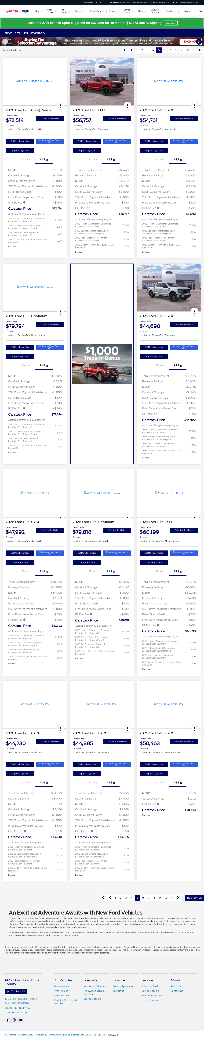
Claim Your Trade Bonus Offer (50, 141)
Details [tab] (26, 159)
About (175, 980)
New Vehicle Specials (95, 986)
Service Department (153, 995)
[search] (201, 11)
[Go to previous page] (132, 50)
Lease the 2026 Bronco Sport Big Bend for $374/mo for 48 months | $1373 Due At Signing (94, 23)
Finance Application (123, 986)
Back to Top (194, 897)
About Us (176, 986)
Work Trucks (61, 991)
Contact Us (17, 991)
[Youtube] (21, 1020)
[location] (174, 2)
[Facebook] (7, 1020)
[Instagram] (14, 1020)
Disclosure (171, 23)
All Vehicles (63, 980)
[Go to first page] (125, 50)
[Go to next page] (194, 50)
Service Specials (92, 999)
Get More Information (20, 141)
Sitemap (66, 1035)
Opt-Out (102, 1035)
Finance (119, 980)
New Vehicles (61, 986)
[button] (61, 106)
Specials (90, 980)
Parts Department (151, 1000)
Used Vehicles (61, 995)
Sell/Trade (118, 991)
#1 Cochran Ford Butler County (18, 1035)
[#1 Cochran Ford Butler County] (18, 10)
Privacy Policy (40, 1035)
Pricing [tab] (44, 159)
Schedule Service (151, 986)
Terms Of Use (54, 1035)
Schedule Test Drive (50, 118)
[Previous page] (5, 41)
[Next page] (199, 41)
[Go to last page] (200, 50)
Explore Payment (20, 150)
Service (147, 980)
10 (187, 50)
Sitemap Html (77, 1035)
